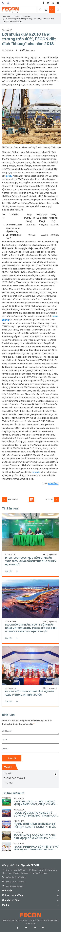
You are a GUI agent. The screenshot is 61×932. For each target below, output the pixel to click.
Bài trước (13, 500)
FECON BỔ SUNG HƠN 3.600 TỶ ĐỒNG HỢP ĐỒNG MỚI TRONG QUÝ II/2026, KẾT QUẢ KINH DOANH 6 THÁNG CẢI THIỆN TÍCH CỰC (30, 628)
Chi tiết (8, 571)
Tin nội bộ (26, 16)
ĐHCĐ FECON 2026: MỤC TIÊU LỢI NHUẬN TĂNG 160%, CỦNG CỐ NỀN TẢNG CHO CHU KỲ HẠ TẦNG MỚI (30, 561)
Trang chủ (6, 16)
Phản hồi (12, 758)
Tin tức (16, 16)
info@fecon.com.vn (14, 886)
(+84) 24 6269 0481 (15, 877)
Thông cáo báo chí (14, 778)
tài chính (36, 472)
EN (52, 9)
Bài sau (49, 500)
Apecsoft (32, 923)
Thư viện (8, 783)
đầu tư (9, 175)
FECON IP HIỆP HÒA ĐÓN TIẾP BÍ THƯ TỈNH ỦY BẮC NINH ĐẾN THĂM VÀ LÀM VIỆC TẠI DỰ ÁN (35, 848)
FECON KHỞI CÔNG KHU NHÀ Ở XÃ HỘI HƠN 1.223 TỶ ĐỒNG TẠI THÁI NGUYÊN (29, 693)
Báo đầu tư (53, 483)
